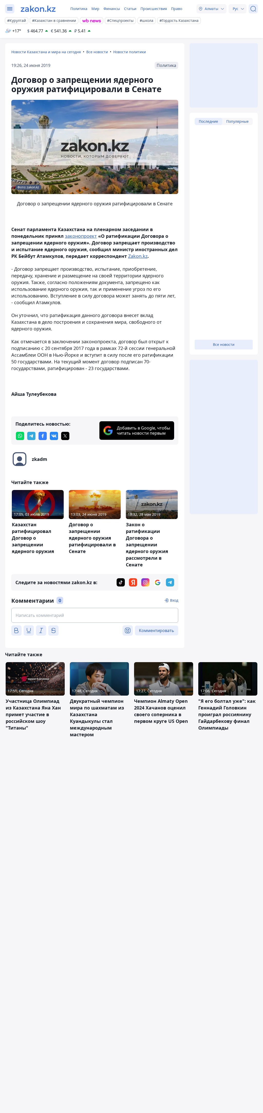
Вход (174, 600)
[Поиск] (253, 8)
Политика (78, 8)
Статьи (130, 8)
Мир (95, 8)
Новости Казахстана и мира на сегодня (46, 51)
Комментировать (156, 630)
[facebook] (42, 436)
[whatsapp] (20, 436)
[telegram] (31, 436)
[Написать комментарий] (94, 615)
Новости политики (129, 51)
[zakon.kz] (38, 9)
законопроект (81, 236)
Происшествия (153, 8)
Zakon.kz (137, 256)
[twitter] (65, 436)
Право (176, 8)
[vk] (54, 436)
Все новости (97, 51)
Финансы (112, 8)
